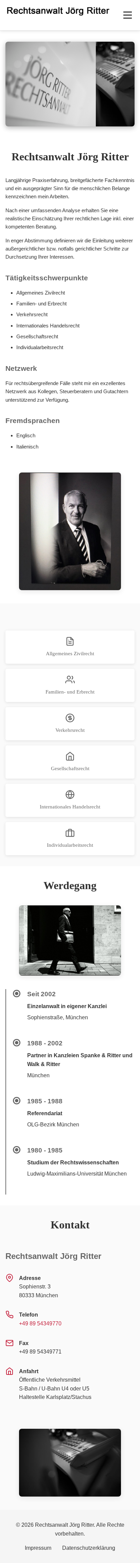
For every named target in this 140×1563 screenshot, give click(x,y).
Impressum (38, 1548)
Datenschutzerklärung (88, 1548)
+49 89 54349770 (40, 1323)
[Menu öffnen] (128, 15)
